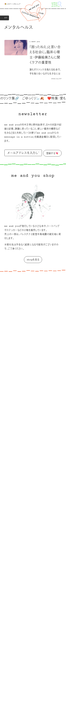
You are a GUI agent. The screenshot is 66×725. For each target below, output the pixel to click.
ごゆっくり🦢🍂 (30, 99)
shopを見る (33, 259)
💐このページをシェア (12, 4)
